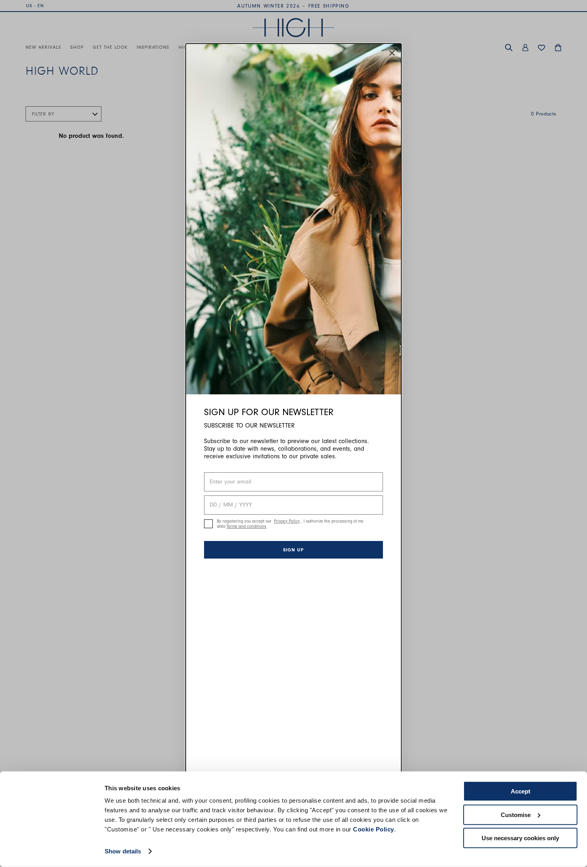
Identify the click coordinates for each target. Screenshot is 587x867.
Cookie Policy (373, 829)
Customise (516, 814)
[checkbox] (208, 523)
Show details (123, 851)
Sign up (293, 550)
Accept (520, 791)
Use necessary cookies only (520, 838)
